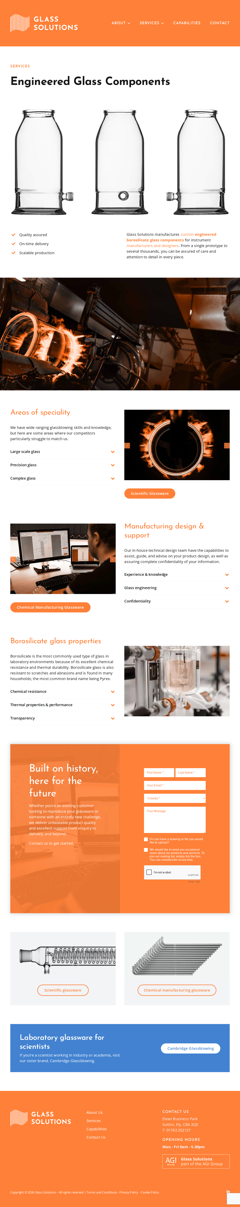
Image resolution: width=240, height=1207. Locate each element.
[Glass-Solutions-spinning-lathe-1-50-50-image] (177, 412)
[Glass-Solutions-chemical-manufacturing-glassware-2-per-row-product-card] (40, 1111)
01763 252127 (178, 1130)
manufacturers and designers (153, 245)
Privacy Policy (129, 1192)
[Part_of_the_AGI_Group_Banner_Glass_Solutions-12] (196, 1156)
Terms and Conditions (102, 1192)
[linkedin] (228, 1191)
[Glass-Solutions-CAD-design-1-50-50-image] (63, 526)
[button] (63, 452)
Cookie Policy (150, 1192)
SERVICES (20, 66)
